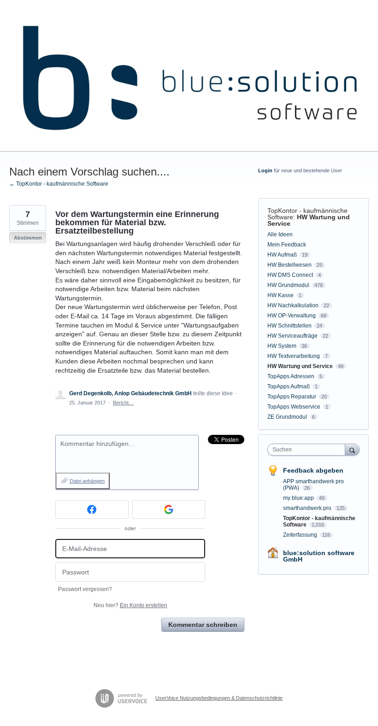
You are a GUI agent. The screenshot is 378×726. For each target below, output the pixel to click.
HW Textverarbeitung (293, 356)
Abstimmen (28, 237)
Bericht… (123, 402)
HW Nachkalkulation (293, 305)
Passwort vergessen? (85, 589)
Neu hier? (130, 605)
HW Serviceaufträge (292, 336)
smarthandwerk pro (308, 508)
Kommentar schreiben (202, 624)
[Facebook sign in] (92, 509)
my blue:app (299, 498)
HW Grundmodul (288, 285)
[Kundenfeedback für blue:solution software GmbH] (189, 76)
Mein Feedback (286, 244)
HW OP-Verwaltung (291, 315)
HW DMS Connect (290, 275)
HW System (281, 346)
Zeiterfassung (301, 535)
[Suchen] (352, 449)
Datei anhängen (87, 481)
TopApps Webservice (293, 407)
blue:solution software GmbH (318, 556)
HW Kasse (280, 295)
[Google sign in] (169, 509)
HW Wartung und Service (308, 220)
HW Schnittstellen (289, 325)
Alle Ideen (280, 234)
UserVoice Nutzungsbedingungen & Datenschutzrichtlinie (219, 698)
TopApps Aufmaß (288, 386)
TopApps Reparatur (291, 396)
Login (265, 170)
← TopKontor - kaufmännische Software (58, 184)
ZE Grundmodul (287, 417)
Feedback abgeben (313, 470)
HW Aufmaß (282, 255)
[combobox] (308, 449)
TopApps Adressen (290, 376)
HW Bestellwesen (289, 265)
